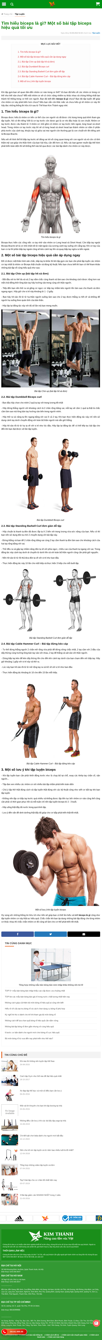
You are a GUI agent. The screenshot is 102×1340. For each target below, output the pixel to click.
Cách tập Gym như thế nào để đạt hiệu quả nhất (40, 1076)
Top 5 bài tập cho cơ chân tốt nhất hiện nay (38, 1180)
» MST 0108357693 (10, 1335)
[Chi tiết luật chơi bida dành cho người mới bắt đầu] (9, 1140)
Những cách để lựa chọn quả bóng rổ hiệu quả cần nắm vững (31, 1020)
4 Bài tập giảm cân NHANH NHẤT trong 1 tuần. (40, 1195)
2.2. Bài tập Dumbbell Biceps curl (33, 66)
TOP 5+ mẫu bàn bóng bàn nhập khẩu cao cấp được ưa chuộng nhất (35, 991)
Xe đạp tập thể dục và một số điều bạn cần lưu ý (41, 1091)
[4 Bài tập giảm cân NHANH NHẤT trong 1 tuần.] (9, 1203)
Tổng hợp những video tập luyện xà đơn (37, 1165)
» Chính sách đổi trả (51, 1335)
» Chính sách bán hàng (55, 1337)
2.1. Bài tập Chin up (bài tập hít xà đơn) (36, 62)
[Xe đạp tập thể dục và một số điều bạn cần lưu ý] (9, 1097)
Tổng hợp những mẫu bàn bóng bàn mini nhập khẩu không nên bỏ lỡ (51, 985)
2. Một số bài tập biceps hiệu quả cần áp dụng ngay (42, 57)
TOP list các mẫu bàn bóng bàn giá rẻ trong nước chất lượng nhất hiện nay (37, 997)
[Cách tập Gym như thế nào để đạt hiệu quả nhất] (9, 1080)
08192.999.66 (16, 1331)
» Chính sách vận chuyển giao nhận (74, 1335)
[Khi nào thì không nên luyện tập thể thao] (9, 1066)
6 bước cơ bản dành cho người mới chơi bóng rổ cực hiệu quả (32, 1032)
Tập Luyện (96, 33)
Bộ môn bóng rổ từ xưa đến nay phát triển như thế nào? (29, 1038)
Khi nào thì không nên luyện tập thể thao (37, 1061)
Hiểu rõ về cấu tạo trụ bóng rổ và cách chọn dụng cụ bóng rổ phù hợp (35, 1008)
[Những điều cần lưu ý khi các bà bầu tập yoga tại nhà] (9, 1125)
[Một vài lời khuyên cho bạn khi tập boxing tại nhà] (9, 1112)
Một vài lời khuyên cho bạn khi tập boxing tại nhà (41, 1106)
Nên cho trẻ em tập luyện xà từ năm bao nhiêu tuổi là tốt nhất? (47, 1150)
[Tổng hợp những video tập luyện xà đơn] (9, 1172)
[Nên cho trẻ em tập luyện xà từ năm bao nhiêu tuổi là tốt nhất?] (9, 1157)
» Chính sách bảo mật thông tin (30, 1335)
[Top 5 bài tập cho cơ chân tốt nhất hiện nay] (9, 1186)
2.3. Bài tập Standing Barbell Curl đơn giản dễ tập (41, 71)
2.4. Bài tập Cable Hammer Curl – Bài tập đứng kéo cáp (44, 76)
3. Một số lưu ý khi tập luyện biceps (34, 81)
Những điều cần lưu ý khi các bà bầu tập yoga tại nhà (43, 1121)
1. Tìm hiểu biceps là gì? (29, 52)
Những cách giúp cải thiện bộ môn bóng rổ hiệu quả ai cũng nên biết (34, 1003)
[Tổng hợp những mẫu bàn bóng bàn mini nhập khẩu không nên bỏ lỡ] (51, 964)
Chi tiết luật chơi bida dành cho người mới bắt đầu (41, 1135)
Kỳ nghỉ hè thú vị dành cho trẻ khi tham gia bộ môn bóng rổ (30, 1014)
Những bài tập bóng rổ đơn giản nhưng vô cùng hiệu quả (29, 1026)
